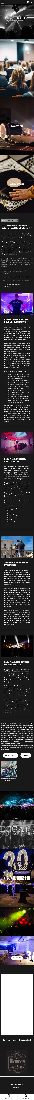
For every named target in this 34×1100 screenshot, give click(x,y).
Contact (26, 755)
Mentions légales (17, 1084)
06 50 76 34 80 (10, 755)
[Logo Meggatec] (17, 20)
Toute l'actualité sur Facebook (19, 1040)
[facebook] (28, 2)
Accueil (3, 220)
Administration (17, 1088)
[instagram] (31, 2)
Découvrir (17, 958)
